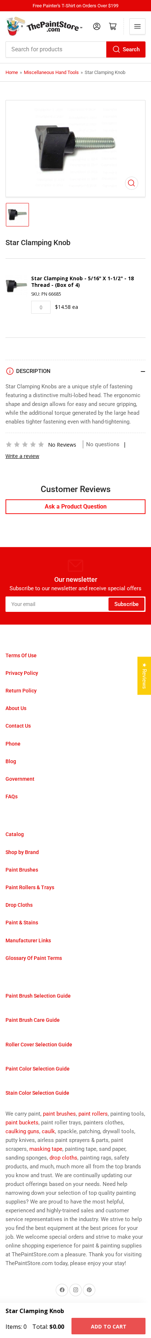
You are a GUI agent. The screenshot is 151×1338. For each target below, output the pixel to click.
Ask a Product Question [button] (76, 506)
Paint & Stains (21, 922)
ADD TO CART (108, 1326)
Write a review (22, 455)
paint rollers (93, 1113)
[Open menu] (137, 26)
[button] (24, 444)
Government (19, 779)
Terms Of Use (21, 655)
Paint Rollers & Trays (29, 887)
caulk (48, 1131)
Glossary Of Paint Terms (33, 958)
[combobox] (75, 49)
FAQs (11, 796)
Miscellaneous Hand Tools (51, 72)
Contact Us (18, 726)
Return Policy (21, 691)
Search (131, 49)
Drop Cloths (19, 905)
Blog (10, 761)
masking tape (45, 1149)
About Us (15, 708)
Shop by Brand (22, 852)
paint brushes (59, 1113)
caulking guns (22, 1131)
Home (11, 72)
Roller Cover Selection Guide (38, 1044)
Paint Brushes (21, 870)
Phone (13, 744)
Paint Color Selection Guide (37, 1069)
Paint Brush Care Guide (32, 1020)
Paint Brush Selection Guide (38, 996)
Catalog (14, 834)
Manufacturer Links (28, 940)
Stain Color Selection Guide (37, 1093)
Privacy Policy (21, 673)
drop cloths (63, 1157)
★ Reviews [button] (144, 676)
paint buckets (21, 1122)
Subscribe (126, 604)
